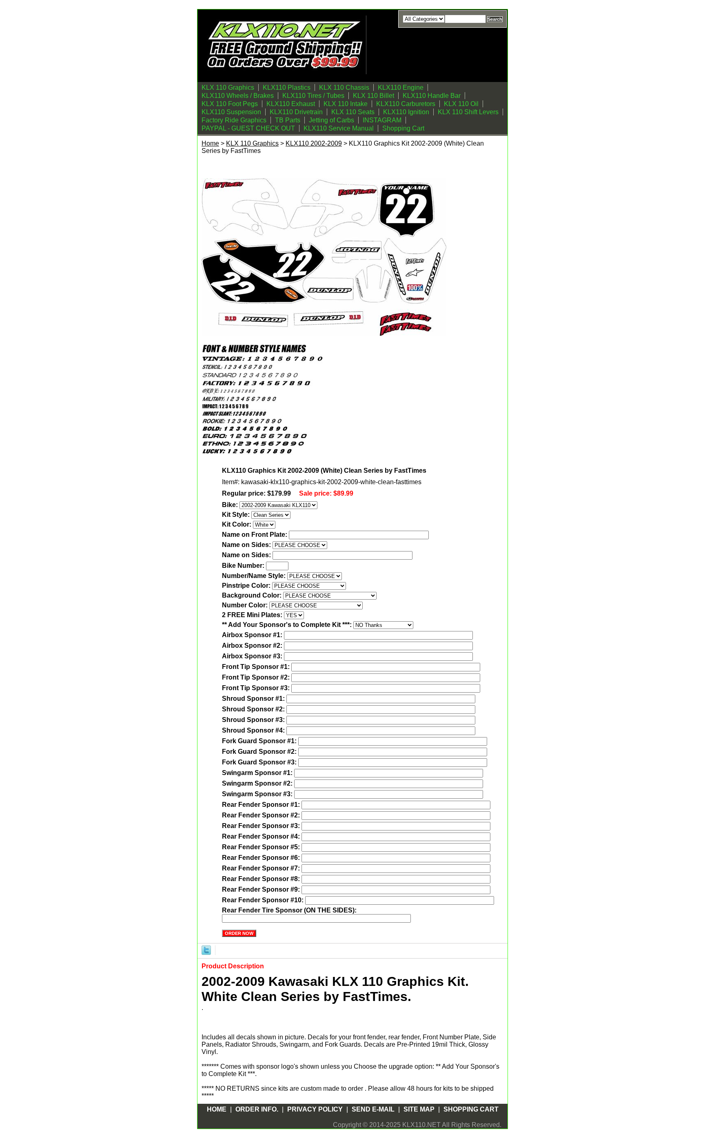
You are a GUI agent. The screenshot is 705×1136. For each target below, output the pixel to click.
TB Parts (287, 120)
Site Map (419, 1109)
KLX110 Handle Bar (432, 95)
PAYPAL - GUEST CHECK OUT (248, 128)
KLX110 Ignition (406, 112)
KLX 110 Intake (346, 103)
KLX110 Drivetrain (296, 112)
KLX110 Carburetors (405, 103)
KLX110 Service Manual (339, 128)
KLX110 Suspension (231, 112)
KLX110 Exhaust (290, 103)
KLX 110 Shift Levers (468, 112)
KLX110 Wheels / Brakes (238, 95)
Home (210, 143)
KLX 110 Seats (353, 112)
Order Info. (256, 1109)
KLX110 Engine (400, 87)
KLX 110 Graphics (228, 87)
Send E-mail (373, 1109)
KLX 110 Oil (461, 103)
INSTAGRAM (382, 120)
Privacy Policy (315, 1109)
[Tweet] (206, 949)
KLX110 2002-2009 (314, 143)
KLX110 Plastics (286, 87)
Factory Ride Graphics (234, 120)
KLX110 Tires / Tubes (313, 95)
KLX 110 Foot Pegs (230, 103)
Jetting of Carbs (331, 120)
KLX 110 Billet (373, 95)
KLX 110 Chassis (344, 87)
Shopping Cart (403, 128)
